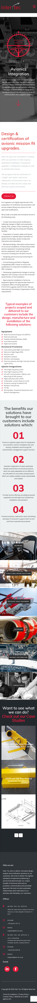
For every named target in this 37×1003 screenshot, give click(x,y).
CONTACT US (9, 196)
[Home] (10, 6)
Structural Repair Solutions (18, 573)
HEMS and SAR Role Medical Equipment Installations (18, 777)
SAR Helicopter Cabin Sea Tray (18, 811)
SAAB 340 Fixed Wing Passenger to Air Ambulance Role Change (18, 743)
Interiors (19, 545)
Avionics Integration (18, 657)
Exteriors (18, 629)
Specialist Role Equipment (19, 601)
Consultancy (18, 685)
